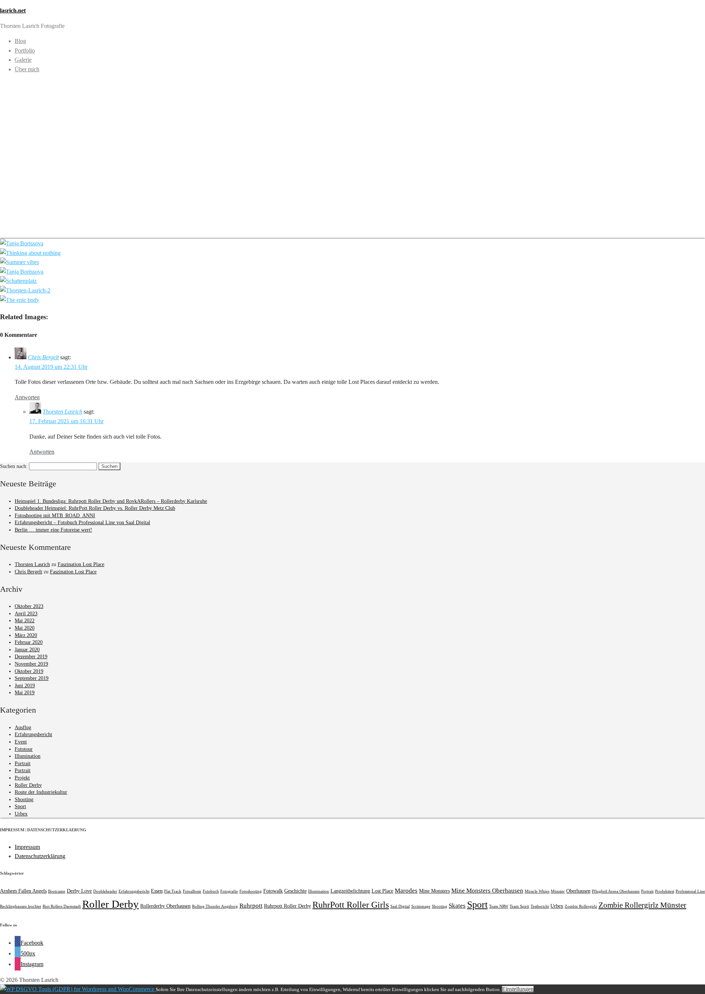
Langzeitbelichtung (350, 891)
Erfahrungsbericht (33, 734)
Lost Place (382, 891)
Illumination (27, 756)
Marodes (406, 890)
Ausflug (23, 727)
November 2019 (31, 664)
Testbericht (540, 906)
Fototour (24, 749)
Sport (20, 806)
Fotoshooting (250, 891)
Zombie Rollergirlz (581, 906)
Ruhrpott (251, 905)
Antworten (27, 397)
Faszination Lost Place (81, 564)
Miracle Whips (537, 891)
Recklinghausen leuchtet (20, 906)
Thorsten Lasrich (62, 411)
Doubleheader (105, 891)
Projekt (22, 778)
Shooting (24, 799)
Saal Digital (400, 906)
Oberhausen (578, 891)
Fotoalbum (192, 891)
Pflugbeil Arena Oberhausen (616, 891)
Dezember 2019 (31, 656)
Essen (157, 891)
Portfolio (25, 50)
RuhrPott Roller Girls (350, 905)
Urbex (21, 814)
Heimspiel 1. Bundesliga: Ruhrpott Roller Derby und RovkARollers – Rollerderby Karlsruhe (111, 501)
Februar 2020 (29, 642)
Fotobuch (211, 891)
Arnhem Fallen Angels (23, 891)
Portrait (22, 763)
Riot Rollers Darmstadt (62, 906)
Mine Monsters (434, 891)
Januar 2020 (27, 649)
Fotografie (229, 891)
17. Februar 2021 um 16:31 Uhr (66, 421)
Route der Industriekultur (41, 792)
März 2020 (26, 635)
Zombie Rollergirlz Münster (642, 905)
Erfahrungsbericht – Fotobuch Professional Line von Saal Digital (82, 522)
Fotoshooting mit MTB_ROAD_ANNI (55, 515)
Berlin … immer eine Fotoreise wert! (53, 530)
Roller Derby (28, 785)
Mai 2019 (25, 692)
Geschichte (295, 891)
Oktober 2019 (29, 671)
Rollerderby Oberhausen (165, 906)
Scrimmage (420, 906)
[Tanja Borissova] (21, 243)
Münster (558, 891)
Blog (20, 41)
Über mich (27, 69)
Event (21, 742)
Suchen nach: (14, 466)
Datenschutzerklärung (40, 856)
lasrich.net (13, 10)
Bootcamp (56, 891)
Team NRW (498, 906)
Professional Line (690, 891)
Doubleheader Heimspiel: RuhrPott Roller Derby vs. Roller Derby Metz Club (95, 508)
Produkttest (664, 891)
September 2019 (31, 678)
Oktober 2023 (29, 606)
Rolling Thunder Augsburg (215, 906)
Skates (457, 905)
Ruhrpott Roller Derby (287, 906)
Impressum (27, 847)
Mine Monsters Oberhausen (487, 890)
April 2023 (26, 613)
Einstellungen (518, 989)
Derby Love (79, 891)
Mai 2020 (25, 628)
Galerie (23, 60)
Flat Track (172, 891)
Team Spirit (519, 906)
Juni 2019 (25, 685)
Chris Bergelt (43, 357)
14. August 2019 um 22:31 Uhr (51, 367)
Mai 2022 (25, 620)
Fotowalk (273, 891)
